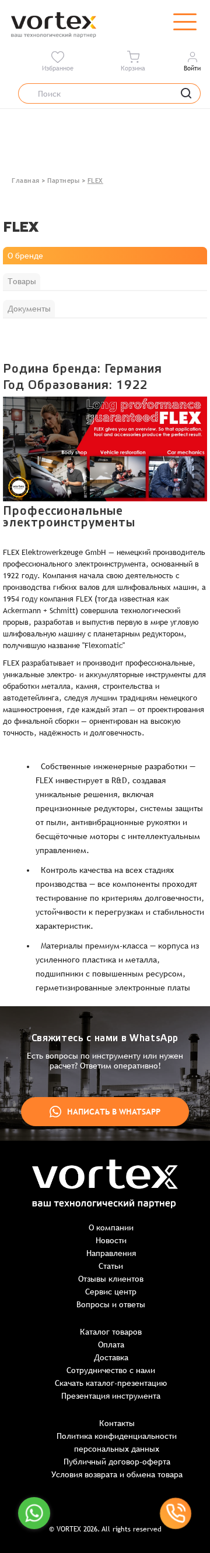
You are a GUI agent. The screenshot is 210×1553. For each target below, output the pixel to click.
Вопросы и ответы (110, 1304)
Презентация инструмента (110, 1395)
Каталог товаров (111, 1331)
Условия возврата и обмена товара (117, 1474)
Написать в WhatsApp (113, 1111)
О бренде (25, 255)
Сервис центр (110, 1291)
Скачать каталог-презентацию (111, 1383)
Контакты (117, 1423)
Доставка (111, 1357)
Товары (22, 281)
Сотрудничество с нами (110, 1370)
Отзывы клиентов (111, 1278)
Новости (111, 1240)
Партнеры (63, 180)
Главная (26, 180)
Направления (111, 1253)
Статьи (111, 1266)
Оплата (111, 1344)
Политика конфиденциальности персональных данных (117, 1442)
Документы (29, 308)
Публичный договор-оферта (117, 1461)
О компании (111, 1227)
